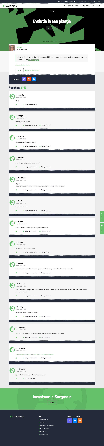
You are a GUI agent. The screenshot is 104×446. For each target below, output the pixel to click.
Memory (82, 5)
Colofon (42, 422)
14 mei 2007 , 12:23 (21, 265)
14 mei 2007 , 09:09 (21, 97)
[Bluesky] (75, 420)
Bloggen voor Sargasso (47, 425)
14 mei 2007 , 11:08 (21, 139)
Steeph (19, 47)
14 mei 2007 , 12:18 (21, 245)
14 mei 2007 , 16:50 (21, 330)
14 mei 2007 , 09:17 (21, 118)
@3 (16, 333)
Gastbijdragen (44, 434)
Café (93, 5)
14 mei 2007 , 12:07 (21, 224)
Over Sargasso (96, 1)
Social (88, 5)
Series (76, 5)
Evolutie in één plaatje (23, 65)
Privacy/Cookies (82, 1)
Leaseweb (65, 1)
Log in (98, 5)
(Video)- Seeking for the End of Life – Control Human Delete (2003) (35, 354)
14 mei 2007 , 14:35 (21, 309)
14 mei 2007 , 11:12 (21, 159)
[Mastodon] (69, 420)
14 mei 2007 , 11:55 (21, 180)
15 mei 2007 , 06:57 (21, 350)
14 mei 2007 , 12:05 (21, 203)
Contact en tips (73, 1)
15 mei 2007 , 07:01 (21, 371)
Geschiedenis (44, 419)
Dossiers (70, 5)
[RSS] (80, 420)
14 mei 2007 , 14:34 (21, 286)
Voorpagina (52, 11)
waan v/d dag (35, 70)
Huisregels (43, 431)
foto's (29, 70)
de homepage (33, 59)
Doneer (60, 1)
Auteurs (90, 1)
